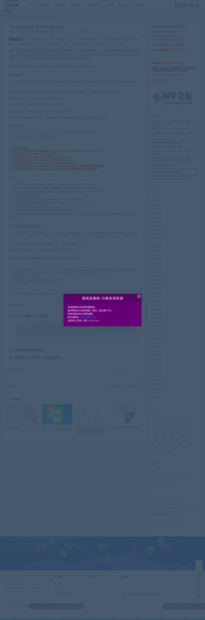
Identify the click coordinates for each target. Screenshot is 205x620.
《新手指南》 (85, 317)
